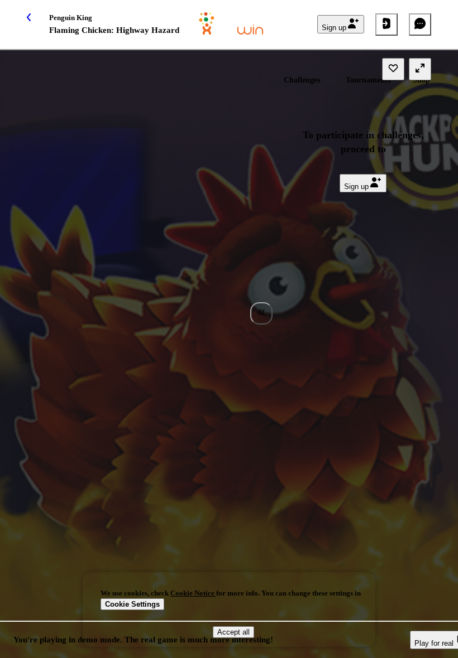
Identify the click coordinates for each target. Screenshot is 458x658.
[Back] (38, 24)
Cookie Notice (193, 593)
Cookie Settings (132, 604)
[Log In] (386, 24)
